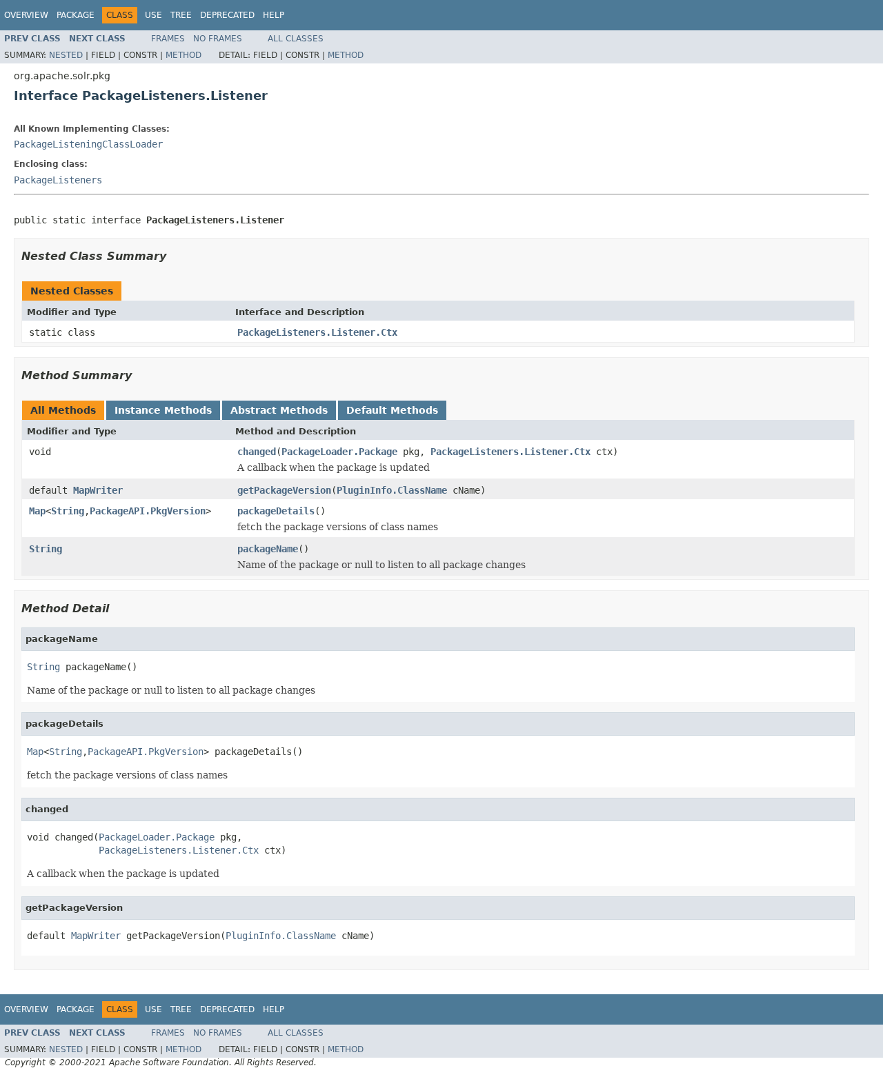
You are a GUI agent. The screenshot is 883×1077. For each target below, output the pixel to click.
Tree (181, 15)
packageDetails (276, 510)
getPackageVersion (284, 490)
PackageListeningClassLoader (88, 144)
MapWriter (98, 490)
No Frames (217, 38)
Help (273, 15)
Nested (66, 55)
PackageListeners (58, 179)
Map (37, 510)
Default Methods (392, 410)
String (67, 510)
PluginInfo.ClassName (392, 490)
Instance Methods (163, 410)
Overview (26, 15)
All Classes (296, 38)
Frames (168, 38)
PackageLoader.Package (339, 451)
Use (153, 15)
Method (183, 55)
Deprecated (227, 15)
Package (76, 15)
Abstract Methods (279, 410)
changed (256, 451)
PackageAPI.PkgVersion (148, 510)
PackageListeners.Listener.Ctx (317, 332)
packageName (267, 548)
